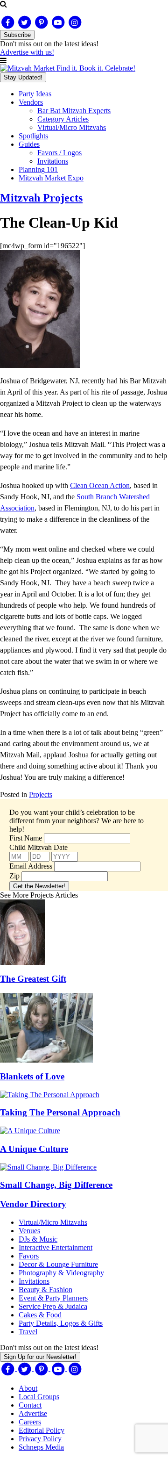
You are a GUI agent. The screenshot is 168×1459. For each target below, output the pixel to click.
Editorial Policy (41, 1430)
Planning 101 (38, 169)
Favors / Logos (59, 153)
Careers (30, 1422)
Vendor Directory (33, 1204)
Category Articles (63, 119)
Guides (29, 144)
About (28, 1388)
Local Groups (39, 1397)
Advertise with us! (27, 52)
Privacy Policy (40, 1439)
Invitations (52, 161)
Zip (14, 876)
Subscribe (17, 34)
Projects (40, 794)
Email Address (30, 866)
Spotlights (33, 136)
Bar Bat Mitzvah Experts (74, 111)
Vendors (31, 102)
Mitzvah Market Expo (51, 178)
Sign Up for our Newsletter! (40, 1356)
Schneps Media (41, 1447)
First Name (25, 838)
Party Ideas (35, 94)
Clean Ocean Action (100, 485)
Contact (30, 1405)
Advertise (33, 1413)
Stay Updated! (23, 77)
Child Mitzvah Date (38, 847)
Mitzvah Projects (41, 198)
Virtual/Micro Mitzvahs (71, 127)
